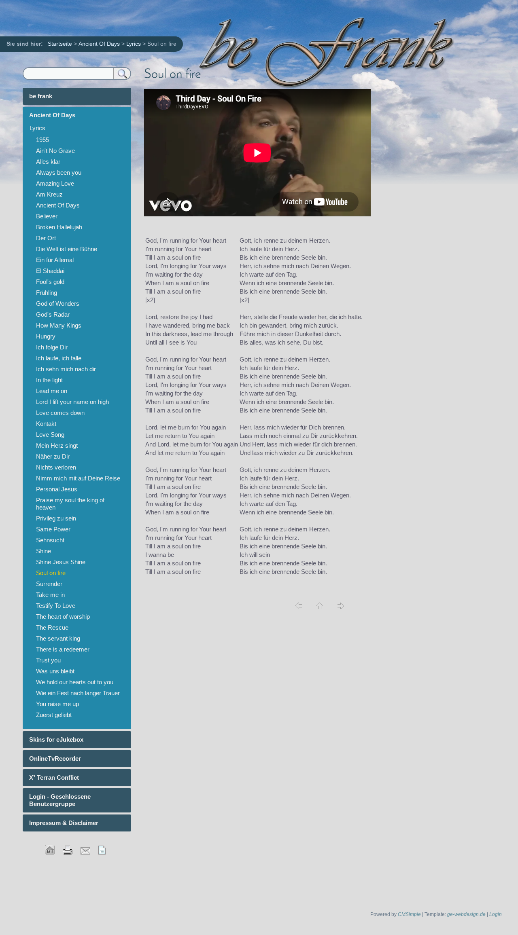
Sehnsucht (50, 540)
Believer (46, 216)
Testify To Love (55, 605)
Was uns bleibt (55, 671)
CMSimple (409, 914)
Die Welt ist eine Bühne (66, 248)
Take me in (50, 594)
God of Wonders (57, 303)
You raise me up (57, 703)
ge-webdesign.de (466, 914)
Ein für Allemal (55, 259)
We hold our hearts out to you (74, 682)
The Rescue (52, 627)
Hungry (45, 336)
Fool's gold (50, 281)
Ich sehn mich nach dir (66, 369)
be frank (40, 96)
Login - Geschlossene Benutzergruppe (60, 800)
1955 (42, 139)
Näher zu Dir (53, 456)
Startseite (60, 43)
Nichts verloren (56, 467)
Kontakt (46, 423)
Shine (43, 551)
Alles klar (48, 161)
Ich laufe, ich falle (58, 358)
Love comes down (60, 412)
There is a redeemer (62, 649)
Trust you (48, 660)
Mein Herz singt (57, 445)
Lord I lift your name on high (72, 401)
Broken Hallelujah (59, 227)
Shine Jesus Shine (60, 561)
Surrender (49, 583)
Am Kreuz (49, 194)
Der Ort (46, 238)
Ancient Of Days (99, 43)
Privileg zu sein (56, 518)
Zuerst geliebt (54, 714)
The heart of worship (63, 616)
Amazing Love (55, 183)
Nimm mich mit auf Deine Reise (78, 478)
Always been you (58, 172)
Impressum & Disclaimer (63, 822)
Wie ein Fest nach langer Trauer (78, 693)
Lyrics (133, 43)
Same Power (53, 529)
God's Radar (53, 314)
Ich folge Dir (52, 347)
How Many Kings (58, 325)
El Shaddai (50, 270)
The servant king (58, 638)
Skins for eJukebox (56, 739)
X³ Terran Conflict (54, 777)
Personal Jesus (56, 489)
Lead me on (51, 390)
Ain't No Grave (55, 150)
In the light (49, 380)
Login (495, 914)
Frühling (46, 292)
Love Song (50, 434)
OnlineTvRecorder (55, 758)
